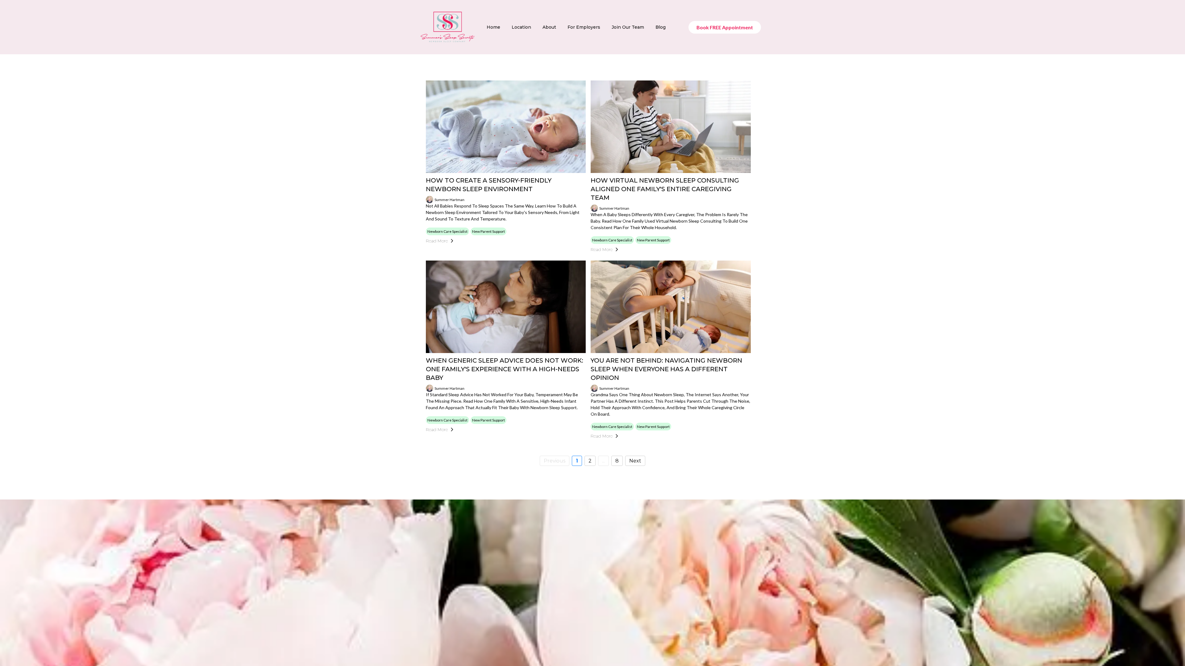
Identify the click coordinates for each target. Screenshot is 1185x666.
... (603, 461)
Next (635, 461)
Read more (437, 241)
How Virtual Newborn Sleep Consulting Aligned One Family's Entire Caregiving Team (665, 189)
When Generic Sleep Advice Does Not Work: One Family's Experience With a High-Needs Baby (504, 369)
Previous (554, 461)
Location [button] (521, 27)
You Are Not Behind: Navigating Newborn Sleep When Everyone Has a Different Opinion (666, 369)
